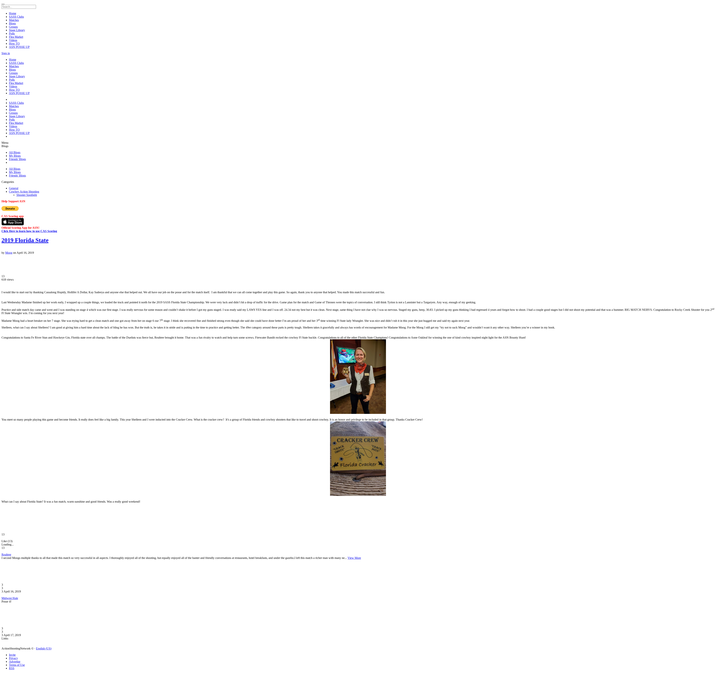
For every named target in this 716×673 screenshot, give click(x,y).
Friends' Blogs (17, 159)
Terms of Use (17, 664)
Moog (8, 252)
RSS (11, 668)
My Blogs (15, 155)
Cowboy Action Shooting (24, 191)
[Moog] (358, 249)
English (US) (43, 648)
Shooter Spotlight (26, 194)
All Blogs (14, 152)
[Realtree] (358, 551)
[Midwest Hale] (358, 595)
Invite (12, 654)
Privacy (13, 658)
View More (354, 557)
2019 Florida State (24, 240)
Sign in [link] (5, 53)
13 (2, 276)
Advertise (14, 661)
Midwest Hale (9, 598)
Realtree (6, 554)
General (13, 188)
